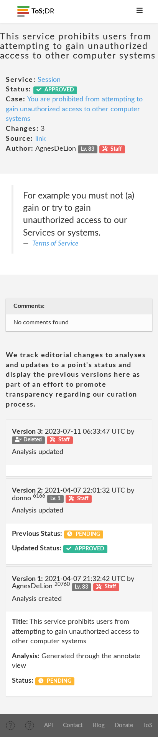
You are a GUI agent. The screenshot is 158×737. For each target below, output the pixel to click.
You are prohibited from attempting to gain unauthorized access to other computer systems (74, 109)
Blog (99, 725)
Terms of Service (55, 243)
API (48, 725)
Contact (72, 725)
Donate (124, 725)
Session (49, 79)
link (40, 138)
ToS (147, 725)
